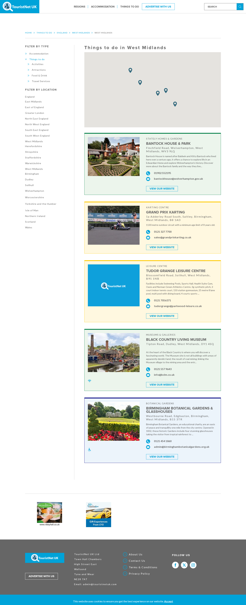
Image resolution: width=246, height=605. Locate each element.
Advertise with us (41, 576)
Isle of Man (31, 210)
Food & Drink (39, 75)
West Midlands (81, 32)
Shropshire (31, 151)
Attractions (39, 69)
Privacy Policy (139, 573)
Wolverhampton (34, 190)
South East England (37, 130)
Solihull (29, 185)
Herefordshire (33, 146)
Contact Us (137, 560)
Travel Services (41, 81)
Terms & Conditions (143, 567)
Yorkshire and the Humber (40, 203)
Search (240, 6)
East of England (34, 107)
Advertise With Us (158, 6)
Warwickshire (33, 163)
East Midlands (33, 101)
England (62, 32)
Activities (38, 64)
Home (28, 32)
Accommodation (103, 6)
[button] (130, 70)
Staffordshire (33, 157)
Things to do (129, 6)
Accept (168, 601)
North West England (37, 124)
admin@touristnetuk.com (100, 584)
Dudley (29, 179)
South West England (37, 135)
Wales (28, 227)
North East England (36, 118)
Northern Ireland (35, 216)
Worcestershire (34, 197)
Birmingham (32, 173)
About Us (136, 554)
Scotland (30, 221)
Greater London (34, 112)
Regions (79, 6)
